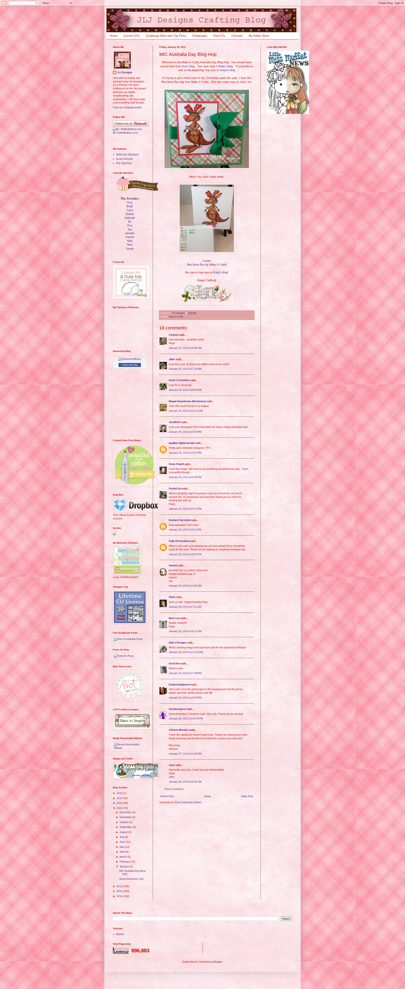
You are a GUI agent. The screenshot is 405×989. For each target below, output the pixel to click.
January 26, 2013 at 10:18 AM (186, 652)
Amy (130, 202)
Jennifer (130, 233)
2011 (120, 891)
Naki (129, 240)
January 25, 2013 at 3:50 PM (185, 431)
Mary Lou (174, 618)
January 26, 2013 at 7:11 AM (185, 606)
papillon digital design (181, 443)
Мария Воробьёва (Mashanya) (187, 401)
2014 (120, 803)
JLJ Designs (124, 72)
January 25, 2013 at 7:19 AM (185, 368)
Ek (129, 221)
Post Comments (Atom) (188, 802)
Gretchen (174, 663)
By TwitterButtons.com (125, 132)
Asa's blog (188, 66)
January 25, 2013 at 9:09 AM (185, 389)
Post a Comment (174, 789)
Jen (130, 229)
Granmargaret (177, 709)
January (125, 866)
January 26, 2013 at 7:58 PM (185, 673)
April (123, 851)
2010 (120, 896)
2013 (120, 808)
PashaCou (175, 488)
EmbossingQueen (179, 684)
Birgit (130, 206)
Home (113, 35)
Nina (129, 244)
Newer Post (167, 796)
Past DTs (219, 35)
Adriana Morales (179, 729)
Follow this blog (130, 365)
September (126, 827)
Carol (130, 210)
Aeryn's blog (227, 70)
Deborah (130, 217)
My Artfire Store (259, 35)
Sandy (130, 248)
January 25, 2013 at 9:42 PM (185, 554)
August (124, 832)
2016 (120, 793)
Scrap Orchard (124, 158)
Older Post (247, 796)
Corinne (173, 334)
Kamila (130, 237)
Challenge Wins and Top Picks (166, 35)
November (126, 817)
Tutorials (237, 35)
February (125, 861)
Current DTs (132, 35)
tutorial (120, 934)
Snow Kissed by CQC (131, 878)
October (124, 822)
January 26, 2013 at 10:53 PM (186, 718)
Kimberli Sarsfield (179, 520)
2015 (120, 798)
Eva (129, 225)
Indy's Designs (177, 642)
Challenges (199, 35)
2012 (120, 886)
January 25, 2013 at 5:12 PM (185, 508)
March (123, 856)
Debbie (130, 214)
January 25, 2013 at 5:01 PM (185, 452)
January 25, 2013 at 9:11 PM (185, 529)
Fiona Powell (176, 464)
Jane (172, 765)
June (123, 841)
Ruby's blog (226, 66)
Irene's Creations (179, 380)
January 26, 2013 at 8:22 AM (185, 631)
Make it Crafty (176, 316)
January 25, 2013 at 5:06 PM (185, 477)
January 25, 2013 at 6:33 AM (185, 348)
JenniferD (175, 422)
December (126, 812)
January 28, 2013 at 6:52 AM (185, 781)
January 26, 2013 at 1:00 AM (185, 585)
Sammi (173, 565)
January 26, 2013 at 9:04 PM (185, 697)
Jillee (172, 359)
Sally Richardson (179, 541)
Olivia (172, 597)
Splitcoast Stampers (127, 154)
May (122, 846)
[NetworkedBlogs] (130, 358)
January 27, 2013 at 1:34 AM (185, 753)
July (122, 837)
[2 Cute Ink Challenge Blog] (131, 297)
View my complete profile (127, 107)
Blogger (217, 961)
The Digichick (124, 163)
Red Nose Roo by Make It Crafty (207, 264)
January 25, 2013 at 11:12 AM (186, 410)
